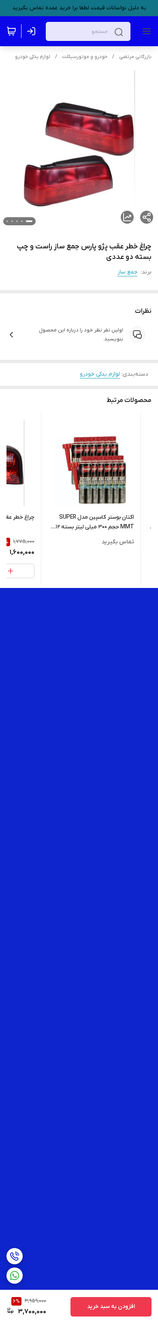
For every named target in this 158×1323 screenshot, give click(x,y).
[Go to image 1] (29, 221)
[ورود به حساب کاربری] (32, 31)
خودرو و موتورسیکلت (84, 56)
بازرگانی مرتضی (135, 56)
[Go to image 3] (17, 221)
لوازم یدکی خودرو (32, 56)
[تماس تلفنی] (14, 1256)
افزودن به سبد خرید (111, 1306)
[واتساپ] (14, 1275)
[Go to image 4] (12, 221)
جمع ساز (127, 272)
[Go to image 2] (22, 221)
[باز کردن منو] (145, 31)
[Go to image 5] (7, 221)
